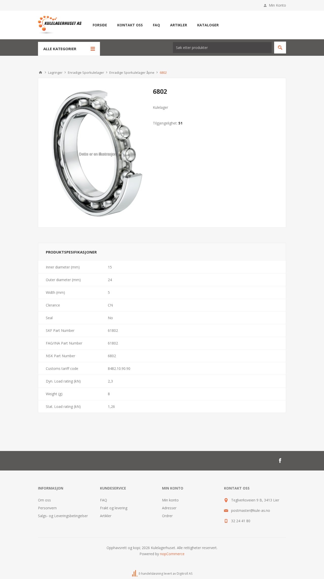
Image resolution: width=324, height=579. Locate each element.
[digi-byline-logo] (135, 573)
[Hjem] (40, 72)
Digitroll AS (184, 573)
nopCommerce (172, 553)
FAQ (103, 500)
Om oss (44, 500)
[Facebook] (280, 461)
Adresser (169, 507)
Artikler (105, 515)
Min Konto (277, 5)
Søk (280, 47)
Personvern (47, 507)
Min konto (170, 500)
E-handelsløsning (151, 573)
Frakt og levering (113, 507)
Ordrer (167, 515)
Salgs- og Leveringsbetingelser (63, 515)
